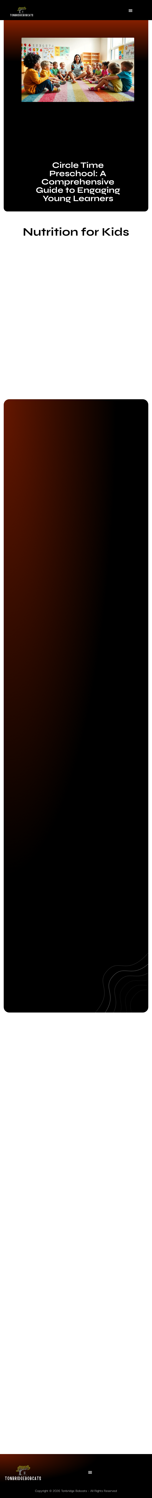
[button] (130, 10)
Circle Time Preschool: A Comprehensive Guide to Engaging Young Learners (78, 181)
